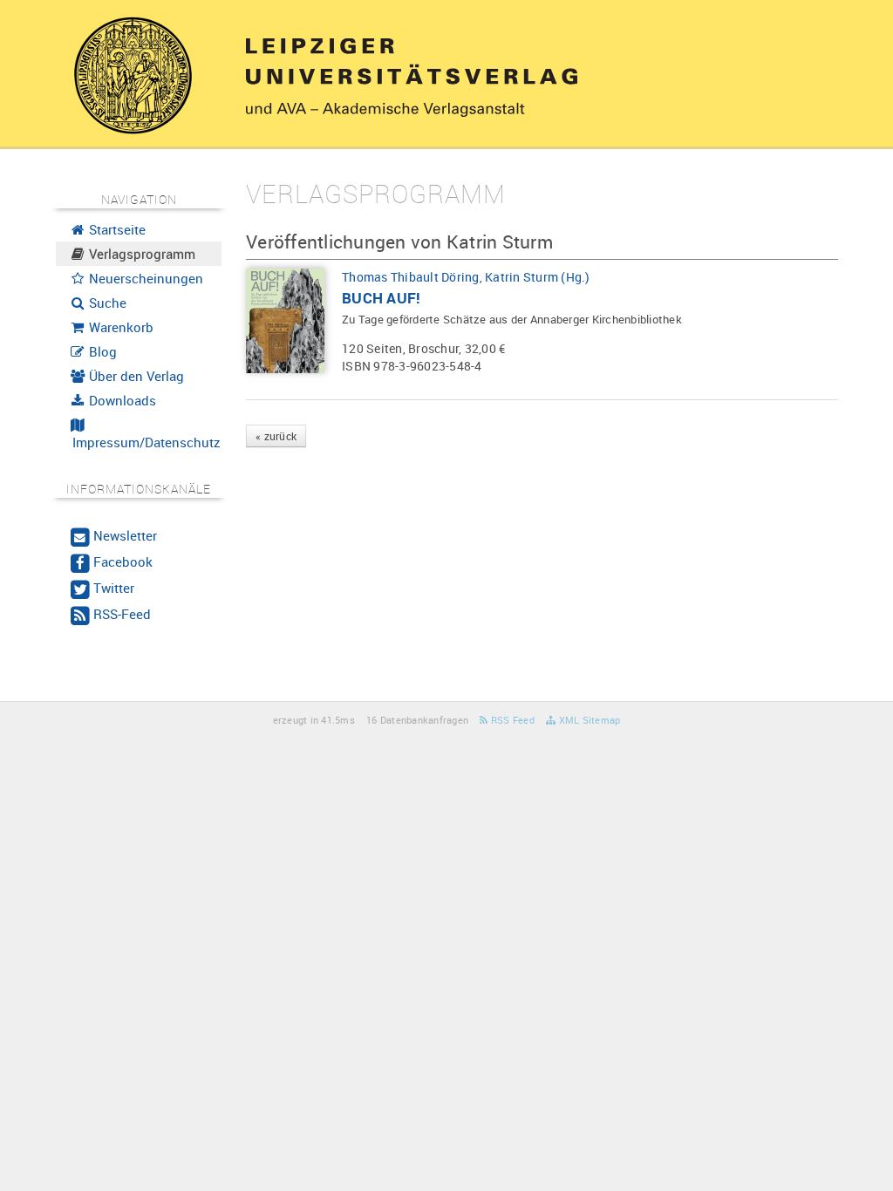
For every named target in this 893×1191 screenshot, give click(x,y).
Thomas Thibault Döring (411, 277)
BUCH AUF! (381, 298)
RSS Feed (511, 719)
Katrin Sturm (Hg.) (537, 277)
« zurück (276, 436)
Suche (105, 302)
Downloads (120, 400)
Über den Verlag (134, 376)
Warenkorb (119, 327)
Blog (101, 351)
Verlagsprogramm (140, 253)
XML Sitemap (588, 719)
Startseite (115, 229)
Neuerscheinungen (144, 278)
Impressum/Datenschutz (145, 442)
